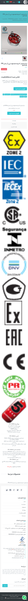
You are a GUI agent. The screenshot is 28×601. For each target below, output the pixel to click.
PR (3, 94)
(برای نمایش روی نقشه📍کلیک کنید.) (15, 550)
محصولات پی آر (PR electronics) (13, 19)
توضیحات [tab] (14, 121)
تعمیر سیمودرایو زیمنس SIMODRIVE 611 (17, 534)
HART (25, 96)
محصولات (20, 19)
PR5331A (22, 96)
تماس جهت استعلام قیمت (10, 77)
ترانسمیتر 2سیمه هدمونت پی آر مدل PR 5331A (20, 20)
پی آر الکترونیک (7, 94)
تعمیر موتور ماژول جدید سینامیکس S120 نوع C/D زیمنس (15, 529)
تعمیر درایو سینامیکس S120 (20, 524)
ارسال (5, 585)
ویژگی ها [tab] (14, 124)
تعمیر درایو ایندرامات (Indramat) (19, 532)
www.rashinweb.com (19, 598)
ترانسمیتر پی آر (5, 19)
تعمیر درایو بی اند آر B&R (20, 526)
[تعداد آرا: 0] (1, 72)
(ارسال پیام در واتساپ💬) (20, 554)
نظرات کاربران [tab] (14, 127)
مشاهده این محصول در (14, 467)
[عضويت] (10, 2)
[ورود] (7, 2)
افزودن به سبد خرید (20, 89)
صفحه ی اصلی (25, 19)
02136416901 (16, 556)
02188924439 (18, 551)
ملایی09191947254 (11, 553)
